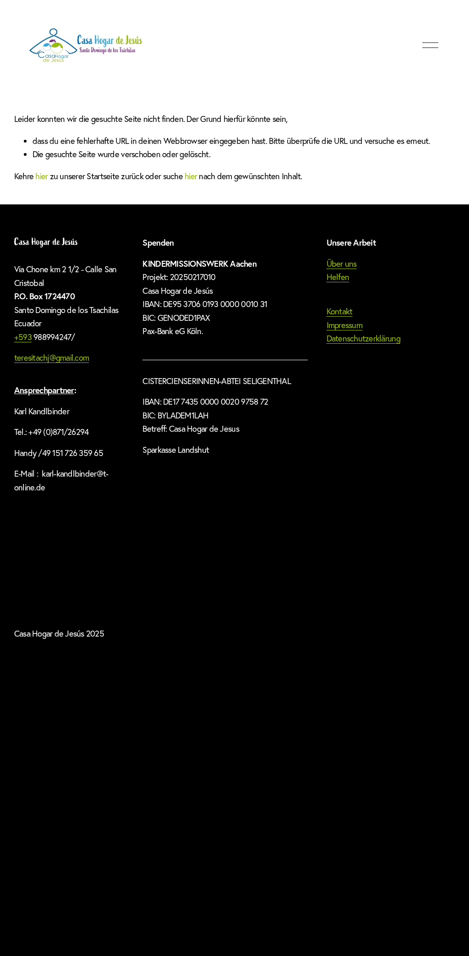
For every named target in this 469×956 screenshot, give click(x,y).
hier (41, 176)
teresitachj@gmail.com (51, 357)
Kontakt (340, 311)
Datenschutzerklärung (363, 338)
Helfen (338, 277)
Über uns (342, 263)
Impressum (344, 325)
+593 (23, 337)
